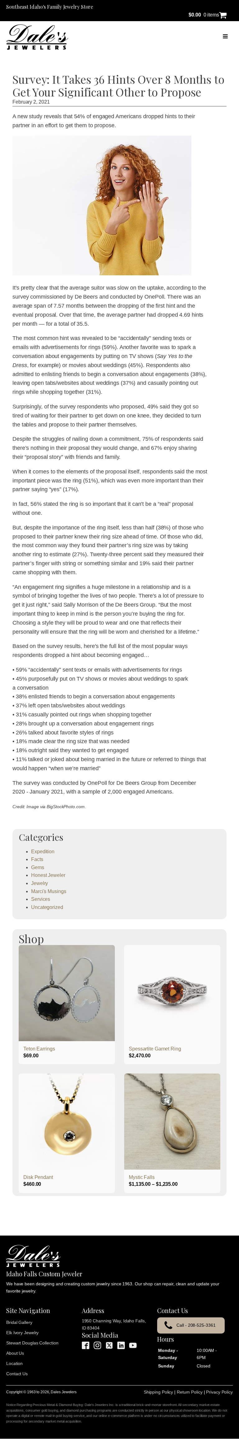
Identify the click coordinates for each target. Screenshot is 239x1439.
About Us (15, 1353)
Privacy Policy (219, 1392)
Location (14, 1363)
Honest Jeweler (48, 875)
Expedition (42, 851)
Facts (37, 859)
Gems (37, 867)
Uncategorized (47, 907)
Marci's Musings (48, 891)
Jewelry (39, 883)
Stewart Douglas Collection (32, 1342)
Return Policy (190, 1392)
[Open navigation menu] (225, 37)
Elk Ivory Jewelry (22, 1332)
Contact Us (17, 1373)
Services (40, 899)
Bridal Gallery (19, 1322)
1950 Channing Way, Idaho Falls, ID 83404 (114, 1324)
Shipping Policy (158, 1392)
